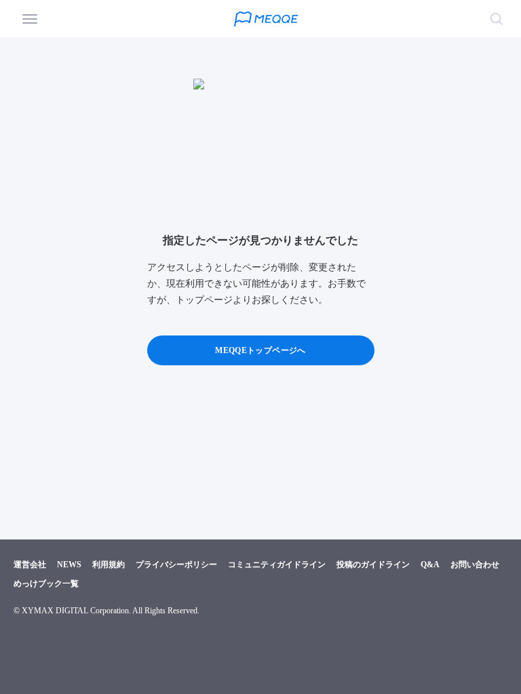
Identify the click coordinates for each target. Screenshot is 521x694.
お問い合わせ (474, 564)
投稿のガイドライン (373, 564)
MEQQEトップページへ (260, 350)
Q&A (430, 564)
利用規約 (108, 564)
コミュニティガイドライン (277, 564)
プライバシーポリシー (176, 564)
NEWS (69, 564)
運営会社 (30, 564)
